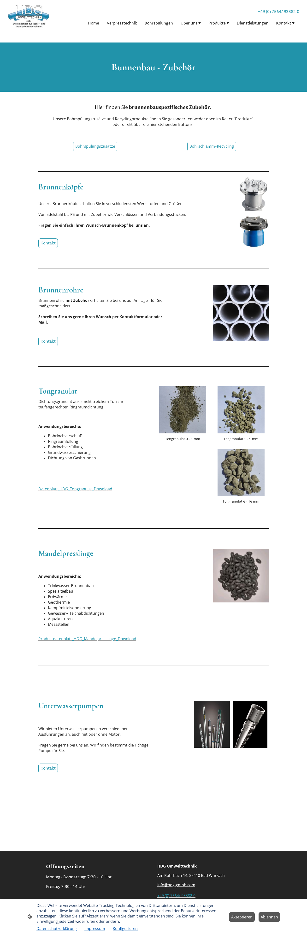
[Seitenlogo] (29, 16)
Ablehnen (269, 917)
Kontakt (48, 243)
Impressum (94, 928)
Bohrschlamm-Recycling (211, 146)
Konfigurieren (125, 928)
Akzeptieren (242, 917)
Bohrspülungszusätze (95, 146)
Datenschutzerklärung (56, 928)
